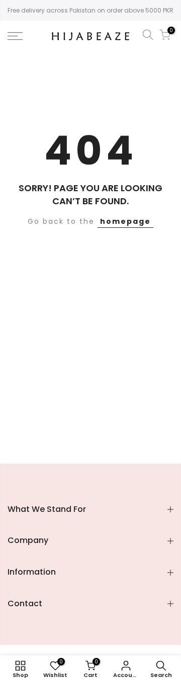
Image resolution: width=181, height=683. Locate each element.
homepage (125, 221)
